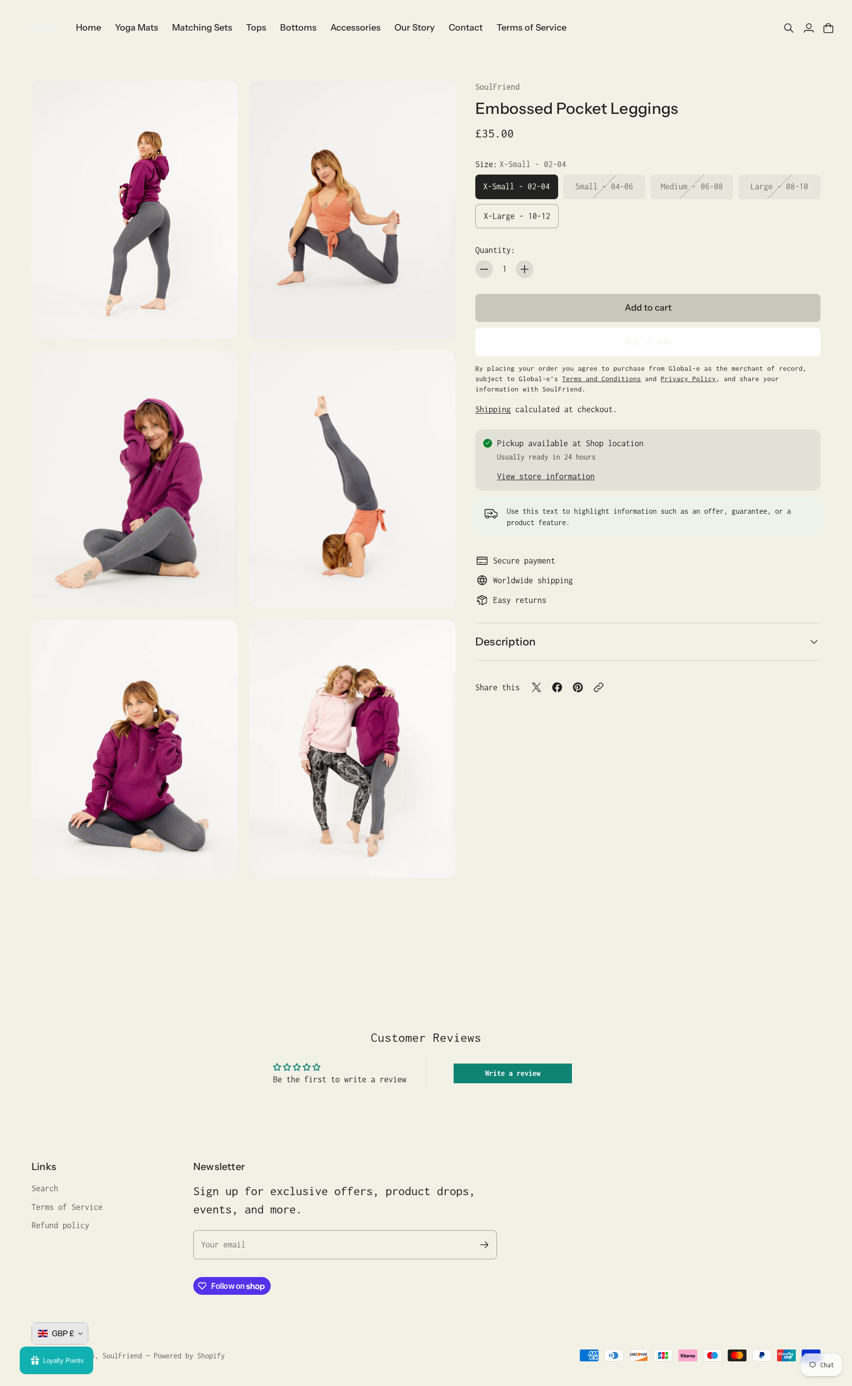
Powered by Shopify (189, 1355)
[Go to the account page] (808, 28)
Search (45, 1188)
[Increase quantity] (524, 269)
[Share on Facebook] (557, 687)
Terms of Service (67, 1207)
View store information (546, 476)
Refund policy (60, 1225)
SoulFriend (497, 86)
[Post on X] (536, 687)
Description (505, 641)
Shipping (493, 408)
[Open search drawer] (789, 28)
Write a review (512, 1073)
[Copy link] (598, 687)
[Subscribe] (484, 1245)
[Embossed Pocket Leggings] (135, 210)
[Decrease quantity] (484, 269)
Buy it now (648, 341)
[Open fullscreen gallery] (219, 320)
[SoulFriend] (42, 28)
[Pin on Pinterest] (578, 687)
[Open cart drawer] (828, 28)
